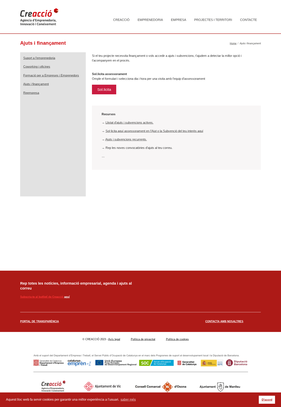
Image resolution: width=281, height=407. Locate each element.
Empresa (178, 20)
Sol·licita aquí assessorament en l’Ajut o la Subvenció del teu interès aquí (154, 131)
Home (233, 43)
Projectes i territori (213, 20)
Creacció (121, 20)
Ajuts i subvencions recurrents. (126, 139)
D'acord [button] (267, 399)
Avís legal (114, 339)
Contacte (248, 20)
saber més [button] (128, 399)
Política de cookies (177, 339)
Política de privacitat (143, 339)
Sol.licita (104, 90)
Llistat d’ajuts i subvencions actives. (129, 122)
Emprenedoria (150, 20)
